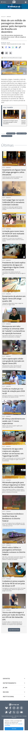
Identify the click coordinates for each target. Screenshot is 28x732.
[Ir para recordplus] (6, 712)
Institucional (8, 697)
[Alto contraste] (2, 53)
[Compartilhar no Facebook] (6, 47)
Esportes (6, 679)
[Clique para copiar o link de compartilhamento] (20, 47)
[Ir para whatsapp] (17, 712)
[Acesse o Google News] (16, 47)
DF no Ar (9, 16)
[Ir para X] (14, 712)
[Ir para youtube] (21, 712)
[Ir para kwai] (17, 708)
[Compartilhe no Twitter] (3, 47)
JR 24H (5, 687)
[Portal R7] (14, 2)
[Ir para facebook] (10, 708)
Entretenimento (9, 683)
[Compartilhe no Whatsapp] (13, 47)
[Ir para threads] (21, 708)
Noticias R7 (3, 16)
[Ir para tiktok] (10, 712)
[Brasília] (14, 6)
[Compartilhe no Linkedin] (9, 47)
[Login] (25, 2)
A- (10, 53)
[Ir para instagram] (14, 708)
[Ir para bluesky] (6, 708)
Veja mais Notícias (14, 629)
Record (6, 692)
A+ (7, 53)
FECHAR (14, 729)
